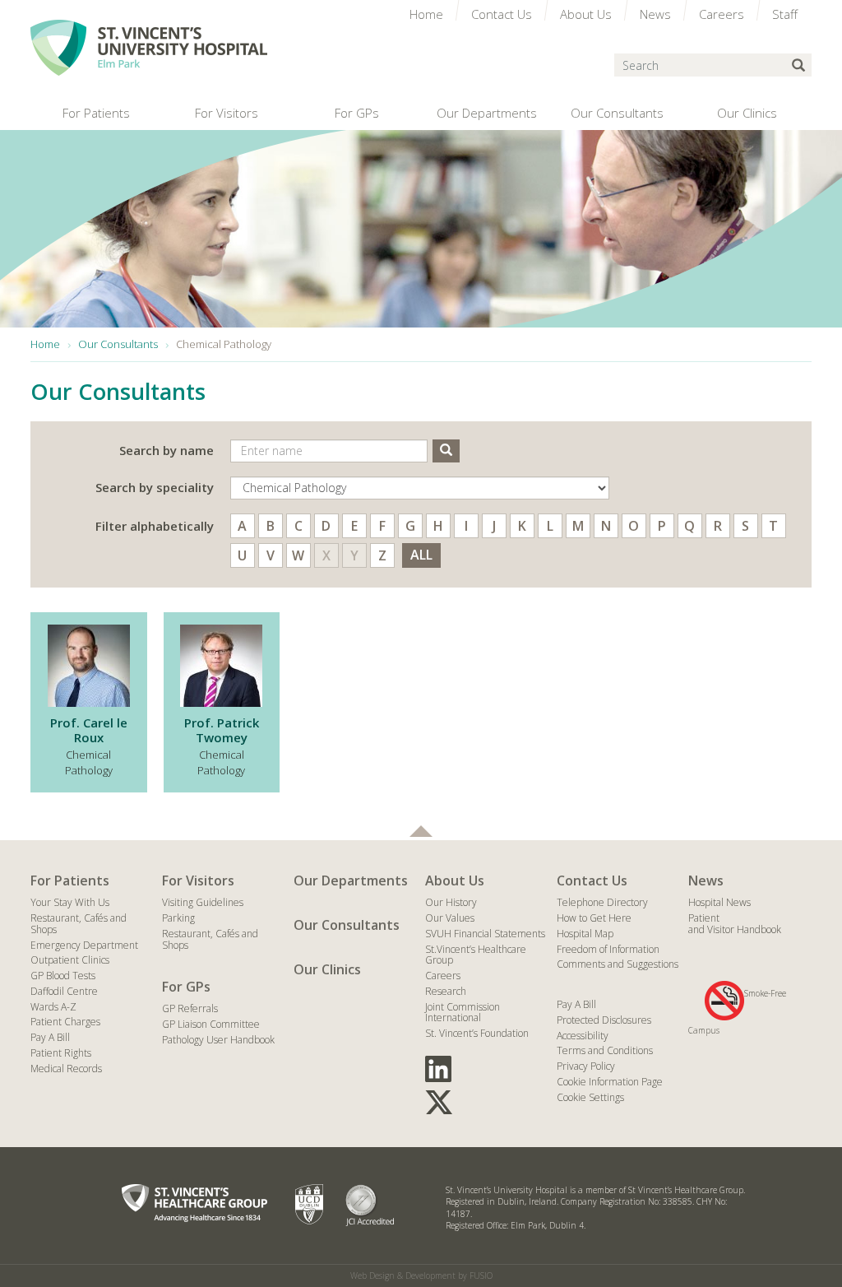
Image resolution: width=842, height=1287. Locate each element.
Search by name (166, 450)
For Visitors (198, 880)
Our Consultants (347, 925)
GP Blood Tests (62, 976)
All (421, 555)
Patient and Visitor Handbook (734, 923)
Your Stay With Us (69, 902)
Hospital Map (585, 934)
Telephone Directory (602, 902)
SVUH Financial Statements (485, 934)
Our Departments (351, 880)
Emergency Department (84, 945)
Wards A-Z (53, 1007)
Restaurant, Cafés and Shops (78, 923)
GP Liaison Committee (211, 1024)
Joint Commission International (462, 1012)
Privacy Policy (586, 1066)
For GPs (186, 987)
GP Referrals (190, 1008)
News (706, 880)
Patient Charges (65, 1022)
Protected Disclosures (604, 1020)
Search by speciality (154, 487)
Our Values (449, 918)
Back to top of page (421, 831)
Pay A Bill (50, 1037)
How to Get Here (594, 918)
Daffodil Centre (64, 991)
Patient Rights (60, 1053)
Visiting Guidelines (202, 902)
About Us (454, 880)
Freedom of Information (608, 949)
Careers (442, 976)
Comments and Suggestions (617, 964)
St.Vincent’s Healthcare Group (475, 955)
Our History (451, 902)
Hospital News (719, 902)
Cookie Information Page (610, 1082)
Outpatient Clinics (69, 960)
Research (445, 991)
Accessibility (582, 1036)
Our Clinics (327, 969)
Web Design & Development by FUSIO (421, 1275)
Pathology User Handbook (218, 1040)
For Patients (69, 880)
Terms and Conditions (605, 1050)
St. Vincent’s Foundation (477, 1033)
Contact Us (592, 880)
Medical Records (66, 1069)
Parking (178, 918)
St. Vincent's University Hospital (148, 48)
